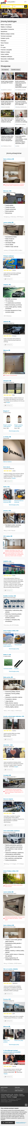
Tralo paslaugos (18, 644)
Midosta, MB (6, 350)
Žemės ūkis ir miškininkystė (7, 59)
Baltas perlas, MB (8, 677)
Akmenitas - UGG (8, 745)
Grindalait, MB (7, 775)
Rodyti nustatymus (20, 1122)
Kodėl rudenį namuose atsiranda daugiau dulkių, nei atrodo (7, 103)
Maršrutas (22, 1089)
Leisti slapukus (9, 1122)
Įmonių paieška (11, 1)
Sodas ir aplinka (5, 54)
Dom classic (6, 467)
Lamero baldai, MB (8, 222)
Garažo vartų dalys (18, 1040)
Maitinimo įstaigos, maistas (7, 33)
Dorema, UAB (7, 999)
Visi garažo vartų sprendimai (11, 375)
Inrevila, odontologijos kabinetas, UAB (13, 716)
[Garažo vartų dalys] (19, 1034)
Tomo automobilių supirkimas (11, 830)
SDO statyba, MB (7, 536)
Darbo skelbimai (19, 1090)
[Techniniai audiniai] (8, 662)
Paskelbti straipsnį (15, 69)
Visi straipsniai (5, 69)
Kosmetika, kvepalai (6, 89)
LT (25, 1)
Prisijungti (14, 1097)
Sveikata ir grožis (5, 38)
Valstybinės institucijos (6, 56)
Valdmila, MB (6, 321)
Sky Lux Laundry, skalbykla (10, 969)
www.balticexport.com (13, 1100)
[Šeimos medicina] (14, 450)
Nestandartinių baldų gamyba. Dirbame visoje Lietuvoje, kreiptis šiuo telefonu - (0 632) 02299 (14, 918)
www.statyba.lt (4, 1099)
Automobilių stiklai (6, 146)
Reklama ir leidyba (5, 52)
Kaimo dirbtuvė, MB (8, 159)
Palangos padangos (8, 256)
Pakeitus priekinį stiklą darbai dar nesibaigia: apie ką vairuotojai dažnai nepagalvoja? (7, 138)
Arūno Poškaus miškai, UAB (10, 630)
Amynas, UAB (7, 510)
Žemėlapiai (17, 1087)
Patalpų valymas (6, 107)
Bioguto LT (6, 411)
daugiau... (8, 402)
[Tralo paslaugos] (19, 638)
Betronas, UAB (7, 191)
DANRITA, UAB (7, 561)
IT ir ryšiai (3, 47)
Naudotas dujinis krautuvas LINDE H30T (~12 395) (7, 502)
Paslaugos (3, 40)
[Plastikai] (19, 662)
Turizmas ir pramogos (6, 36)
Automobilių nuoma (21, 89)
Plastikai (16, 668)
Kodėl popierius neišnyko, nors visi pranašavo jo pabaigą (21, 120)
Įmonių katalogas (9, 21)
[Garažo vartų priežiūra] (8, 1034)
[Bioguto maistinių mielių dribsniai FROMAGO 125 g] (8, 419)
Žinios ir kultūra (4, 61)
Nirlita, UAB (6, 486)
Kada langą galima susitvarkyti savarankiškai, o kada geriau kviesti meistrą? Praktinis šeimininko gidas (21, 140)
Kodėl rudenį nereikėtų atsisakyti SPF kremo (7, 82)
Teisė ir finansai (4, 43)
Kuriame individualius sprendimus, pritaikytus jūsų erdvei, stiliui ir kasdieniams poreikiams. (14, 185)
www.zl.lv (10, 1101)
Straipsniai (5, 66)
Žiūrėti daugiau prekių (14, 431)
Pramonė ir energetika (6, 49)
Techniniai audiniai (7, 668)
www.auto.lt (18, 1099)
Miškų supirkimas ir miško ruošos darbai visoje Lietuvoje (13, 886)
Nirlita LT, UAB (7, 654)
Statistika (9, 1097)
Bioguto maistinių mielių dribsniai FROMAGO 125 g (7, 426)
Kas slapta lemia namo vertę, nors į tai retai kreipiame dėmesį (7, 120)
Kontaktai (16, 1094)
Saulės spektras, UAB (8, 1094)
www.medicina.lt (11, 1099)
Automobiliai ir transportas (7, 29)
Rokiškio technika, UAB (9, 596)
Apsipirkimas (4, 31)
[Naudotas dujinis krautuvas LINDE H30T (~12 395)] (8, 494)
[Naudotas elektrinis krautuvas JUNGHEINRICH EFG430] (19, 494)
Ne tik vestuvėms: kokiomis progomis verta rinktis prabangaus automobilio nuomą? (21, 84)
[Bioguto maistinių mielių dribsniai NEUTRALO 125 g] (19, 419)
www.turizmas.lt (4, 1100)
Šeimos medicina (7, 461)
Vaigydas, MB (7, 284)
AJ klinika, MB (7, 437)
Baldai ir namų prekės (6, 24)
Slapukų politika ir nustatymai (12, 1095)
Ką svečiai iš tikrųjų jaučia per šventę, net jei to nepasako (21, 103)
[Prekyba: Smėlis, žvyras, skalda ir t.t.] (8, 638)
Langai (17, 146)
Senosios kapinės (8, 799)
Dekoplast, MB (7, 380)
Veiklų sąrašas (4, 1090)
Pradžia (2, 1089)
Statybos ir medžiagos (6, 27)
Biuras (2, 45)
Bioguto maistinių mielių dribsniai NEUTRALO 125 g (18, 426)
